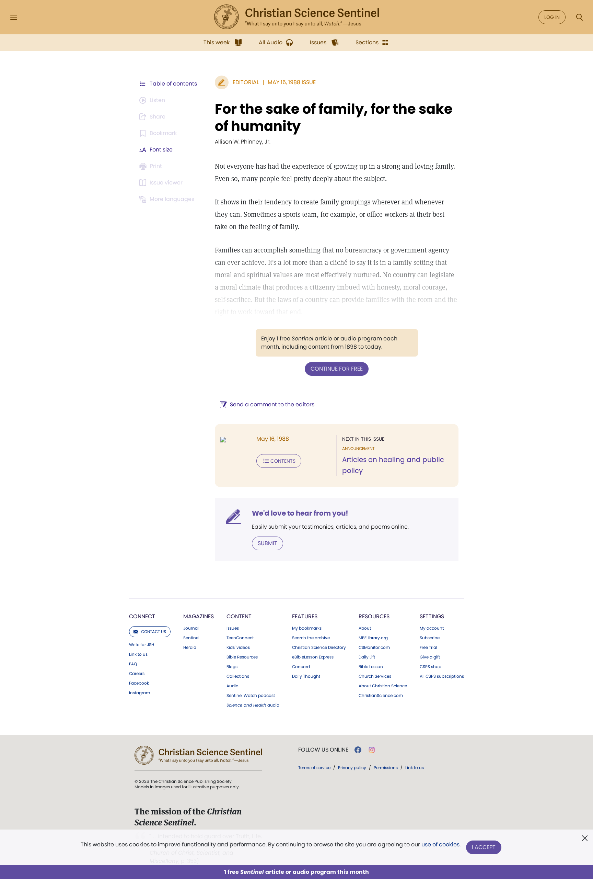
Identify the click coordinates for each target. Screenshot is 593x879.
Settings (432, 616)
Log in (552, 17)
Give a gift (430, 657)
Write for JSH (141, 645)
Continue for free (337, 369)
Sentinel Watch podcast (250, 696)
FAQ (133, 664)
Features (304, 616)
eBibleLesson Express (313, 657)
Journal (191, 628)
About (365, 628)
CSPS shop (430, 667)
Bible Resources (242, 657)
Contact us (153, 631)
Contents (282, 461)
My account (432, 628)
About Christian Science (383, 686)
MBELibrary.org (373, 638)
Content (239, 616)
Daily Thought (306, 676)
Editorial (246, 82)
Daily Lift (367, 657)
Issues (232, 628)
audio (252, 705)
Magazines (198, 616)
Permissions (386, 767)
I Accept (484, 847)
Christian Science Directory (319, 647)
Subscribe (430, 638)
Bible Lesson (371, 667)
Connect (142, 616)
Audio (232, 686)
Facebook (139, 683)
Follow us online (323, 750)
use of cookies (440, 844)
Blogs (231, 667)
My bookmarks (307, 628)
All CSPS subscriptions (442, 676)
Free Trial (428, 647)
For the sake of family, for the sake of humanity (334, 117)
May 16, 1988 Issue (292, 82)
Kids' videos (238, 647)
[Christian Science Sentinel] (296, 17)
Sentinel (191, 638)
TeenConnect (240, 638)
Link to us (138, 654)
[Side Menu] (13, 17)
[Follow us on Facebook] (358, 750)
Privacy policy (352, 767)
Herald (189, 647)
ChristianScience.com (381, 696)
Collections (237, 676)
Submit (267, 543)
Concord (301, 667)
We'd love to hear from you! (300, 513)
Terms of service (314, 767)
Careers (136, 674)
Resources (374, 616)
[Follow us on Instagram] (372, 750)
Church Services (375, 676)
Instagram (139, 693)
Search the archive (311, 638)
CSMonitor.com (374, 647)
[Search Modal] (579, 17)
